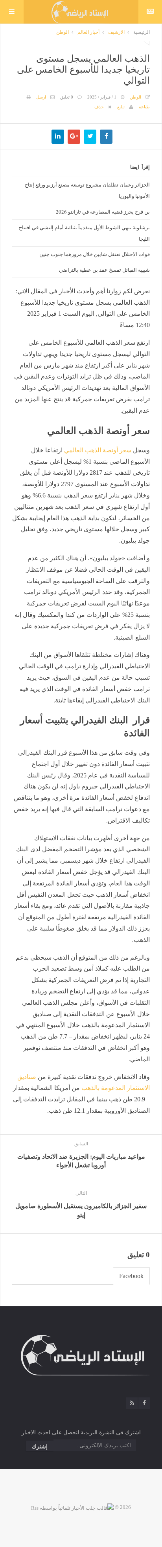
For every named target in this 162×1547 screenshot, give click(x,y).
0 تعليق (66, 97)
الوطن (62, 32)
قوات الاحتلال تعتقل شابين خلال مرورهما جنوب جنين (94, 254)
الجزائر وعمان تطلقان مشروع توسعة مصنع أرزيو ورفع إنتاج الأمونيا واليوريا (87, 190)
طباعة (144, 106)
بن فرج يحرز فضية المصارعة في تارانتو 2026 (103, 211)
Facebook (131, 1276)
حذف (99, 106)
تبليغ (121, 106)
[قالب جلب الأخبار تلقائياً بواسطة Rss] (72, 1507)
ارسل (41, 97)
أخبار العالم (88, 32)
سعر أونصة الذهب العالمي (97, 450)
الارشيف (116, 32)
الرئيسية (141, 32)
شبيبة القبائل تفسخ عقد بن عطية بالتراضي (104, 269)
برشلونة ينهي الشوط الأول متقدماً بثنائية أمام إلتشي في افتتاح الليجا (84, 233)
